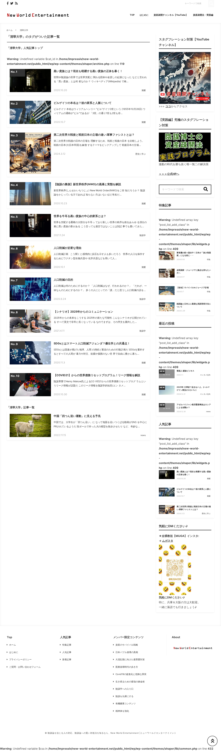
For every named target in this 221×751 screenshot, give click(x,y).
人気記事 (66, 652)
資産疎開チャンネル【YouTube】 (171, 14)
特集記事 (66, 644)
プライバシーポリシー (20, 659)
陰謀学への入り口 (124, 688)
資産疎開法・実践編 (203, 14)
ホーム (9, 30)
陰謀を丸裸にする (124, 696)
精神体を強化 (122, 711)
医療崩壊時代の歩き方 (127, 666)
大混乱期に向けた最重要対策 (130, 659)
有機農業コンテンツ (126, 703)
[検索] (205, 189)
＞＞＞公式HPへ (169, 174)
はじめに (144, 14)
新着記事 (66, 659)
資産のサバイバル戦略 (127, 644)
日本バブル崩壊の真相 (127, 652)
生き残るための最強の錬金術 (130, 681)
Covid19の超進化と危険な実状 (131, 674)
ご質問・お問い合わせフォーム (25, 666)
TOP (132, 14)
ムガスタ (167, 540)
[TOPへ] (212, 741)
